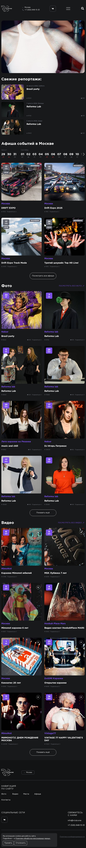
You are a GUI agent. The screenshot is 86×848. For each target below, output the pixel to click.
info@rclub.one (74, 820)
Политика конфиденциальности (72, 836)
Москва (5, 204)
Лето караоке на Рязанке (16, 442)
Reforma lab (51, 332)
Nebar (4, 332)
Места (26, 794)
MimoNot (6, 569)
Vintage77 (50, 733)
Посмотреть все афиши (43, 276)
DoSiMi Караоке (53, 678)
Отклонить (21, 843)
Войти (78, 772)
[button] (74, 25)
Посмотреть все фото (70, 286)
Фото (6, 286)
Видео (7, 522)
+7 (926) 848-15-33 (32, 10)
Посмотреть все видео (70, 522)
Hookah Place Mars (55, 624)
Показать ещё (43, 513)
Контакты (5, 800)
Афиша (37, 794)
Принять (8, 843)
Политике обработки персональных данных (33, 838)
